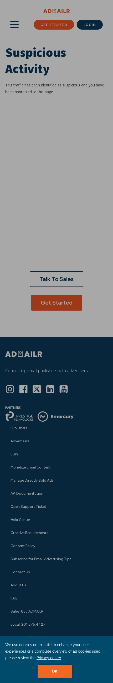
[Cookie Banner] (56, 659)
